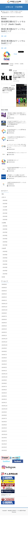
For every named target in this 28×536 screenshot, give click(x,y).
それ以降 (5, 206)
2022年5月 (4, 424)
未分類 (3, 277)
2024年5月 (4, 361)
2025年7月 (4, 316)
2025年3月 (4, 329)
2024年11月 (4, 341)
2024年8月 (4, 351)
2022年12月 (4, 405)
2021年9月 (4, 437)
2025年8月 (4, 313)
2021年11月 (4, 434)
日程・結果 (3, 36)
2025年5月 (4, 322)
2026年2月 (4, 297)
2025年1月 (4, 335)
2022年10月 (4, 409)
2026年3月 (4, 294)
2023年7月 (4, 386)
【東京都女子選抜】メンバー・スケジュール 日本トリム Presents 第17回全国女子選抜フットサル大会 (19, 75)
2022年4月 (4, 428)
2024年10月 (4, 345)
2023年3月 (4, 396)
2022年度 (5, 203)
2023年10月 (4, 377)
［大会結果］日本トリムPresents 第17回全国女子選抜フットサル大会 (8, 89)
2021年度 (5, 213)
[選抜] (6, 78)
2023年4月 (4, 393)
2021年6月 (4, 444)
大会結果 (11, 65)
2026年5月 (4, 290)
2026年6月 (4, 287)
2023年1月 (4, 402)
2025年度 (4, 18)
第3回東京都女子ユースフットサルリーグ (17, 152)
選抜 (3, 194)
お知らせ (4, 197)
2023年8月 (4, 383)
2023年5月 (4, 389)
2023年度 (5, 210)
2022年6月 (4, 421)
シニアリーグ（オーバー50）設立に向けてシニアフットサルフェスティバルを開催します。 (16, 146)
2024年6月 (4, 357)
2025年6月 (4, 319)
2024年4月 (4, 364)
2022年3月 (4, 431)
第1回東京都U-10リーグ (12, 160)
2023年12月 (4, 373)
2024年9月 (4, 348)
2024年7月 (4, 354)
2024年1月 (4, 370)
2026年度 (5, 200)
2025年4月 (4, 325)
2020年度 (5, 241)
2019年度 (5, 254)
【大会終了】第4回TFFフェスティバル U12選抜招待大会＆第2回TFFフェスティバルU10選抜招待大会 (16, 123)
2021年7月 (4, 440)
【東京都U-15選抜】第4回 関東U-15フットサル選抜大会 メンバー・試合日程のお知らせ (16, 114)
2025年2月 (4, 332)
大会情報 (21, 63)
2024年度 (5, 216)
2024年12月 (4, 338)
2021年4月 (4, 447)
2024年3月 (4, 367)
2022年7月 (4, 418)
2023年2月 (4, 399)
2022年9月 (4, 412)
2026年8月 (4, 284)
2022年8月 (4, 415)
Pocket (15, 54)
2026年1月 (4, 300)
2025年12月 (4, 303)
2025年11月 (4, 306)
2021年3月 (4, 450)
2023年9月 (4, 380)
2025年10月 (4, 310)
